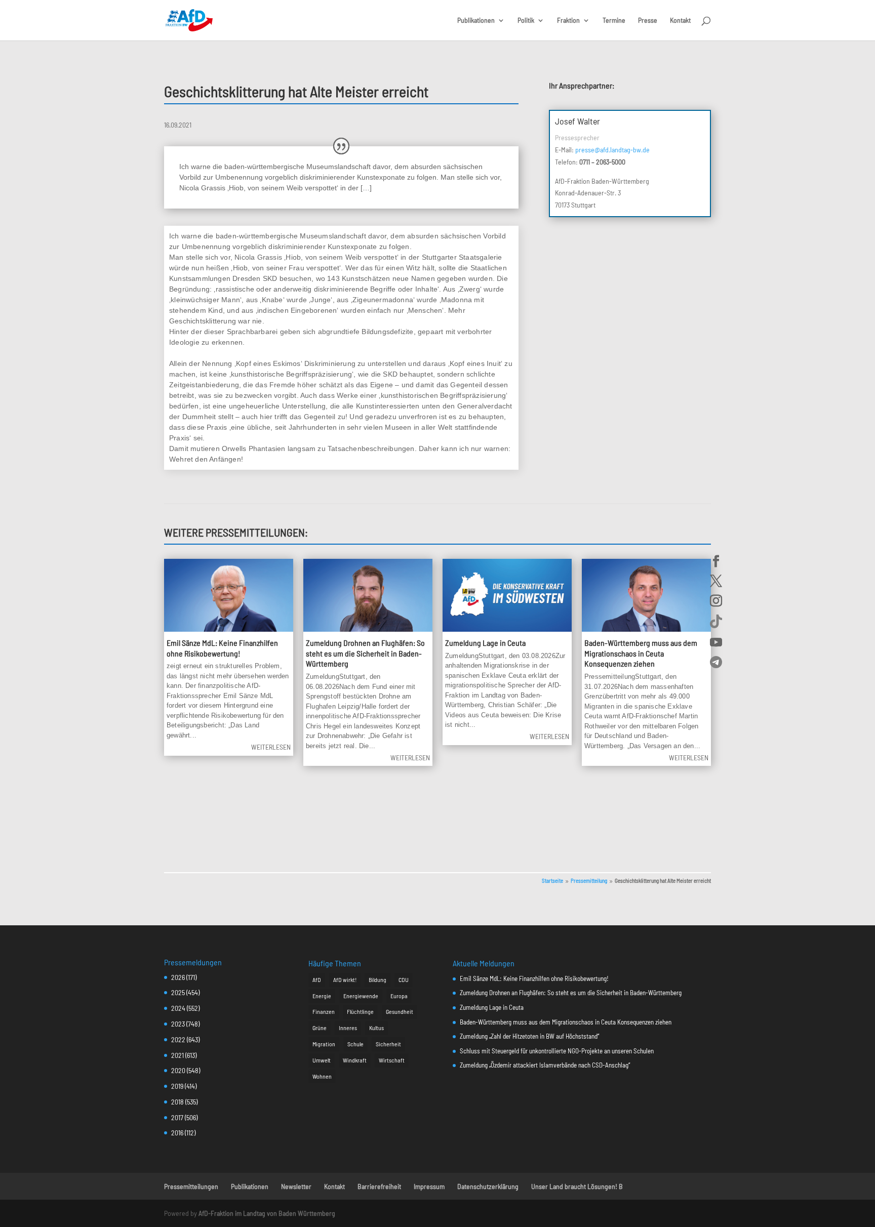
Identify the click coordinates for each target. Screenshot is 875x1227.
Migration (323, 1043)
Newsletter (296, 1186)
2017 (177, 1117)
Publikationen (476, 20)
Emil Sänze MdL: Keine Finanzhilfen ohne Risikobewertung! (534, 978)
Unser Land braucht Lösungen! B (577, 1186)
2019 (177, 1086)
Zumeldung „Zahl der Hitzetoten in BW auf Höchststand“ (529, 1036)
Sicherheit (388, 1043)
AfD (316, 979)
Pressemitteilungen (191, 1186)
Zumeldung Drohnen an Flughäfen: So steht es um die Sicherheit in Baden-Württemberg (365, 653)
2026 (178, 977)
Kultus (376, 1027)
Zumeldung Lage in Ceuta (485, 642)
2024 (178, 1008)
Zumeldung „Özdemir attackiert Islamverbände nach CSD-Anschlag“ (545, 1065)
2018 (177, 1101)
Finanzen (323, 1011)
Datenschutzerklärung (488, 1186)
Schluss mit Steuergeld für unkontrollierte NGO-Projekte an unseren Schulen (557, 1051)
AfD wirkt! (344, 979)
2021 (177, 1055)
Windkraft (355, 1060)
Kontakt (680, 20)
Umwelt (321, 1060)
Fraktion (568, 20)
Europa (399, 995)
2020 (178, 1070)
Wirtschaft (392, 1060)
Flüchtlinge (360, 1011)
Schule (355, 1043)
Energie (321, 995)
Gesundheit (399, 1011)
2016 (177, 1132)
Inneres (348, 1027)
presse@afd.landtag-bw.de (612, 149)
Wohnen (322, 1076)
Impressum (429, 1186)
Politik (526, 20)
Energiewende (360, 995)
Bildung (377, 979)
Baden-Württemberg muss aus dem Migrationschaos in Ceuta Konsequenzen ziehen (640, 653)
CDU (404, 979)
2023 (178, 1023)
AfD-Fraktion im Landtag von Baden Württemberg (266, 1213)
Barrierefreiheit (379, 1186)
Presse (647, 20)
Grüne (319, 1027)
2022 (178, 1039)
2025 (178, 992)
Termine (614, 20)
